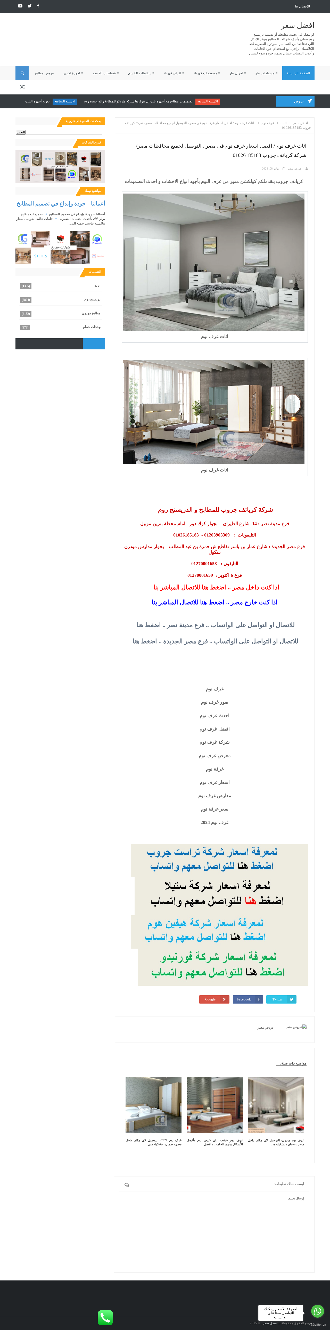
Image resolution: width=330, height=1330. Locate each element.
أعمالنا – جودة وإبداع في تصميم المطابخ (61, 203)
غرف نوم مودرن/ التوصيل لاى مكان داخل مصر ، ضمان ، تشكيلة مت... (276, 1142)
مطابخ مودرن (91, 313)
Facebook (244, 999)
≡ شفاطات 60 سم (141, 73)
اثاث (97, 285)
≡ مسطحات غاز (266, 73)
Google (210, 999)
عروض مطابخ (44, 73)
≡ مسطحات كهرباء (207, 73)
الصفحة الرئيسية (298, 73)
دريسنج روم (92, 299)
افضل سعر (298, 25)
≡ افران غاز (237, 73)
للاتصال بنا (302, 6)
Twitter (277, 999)
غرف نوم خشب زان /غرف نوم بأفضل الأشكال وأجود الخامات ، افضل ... (215, 1142)
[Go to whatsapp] (317, 1311)
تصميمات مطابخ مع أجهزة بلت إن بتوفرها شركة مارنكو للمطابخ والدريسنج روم (158, 101)
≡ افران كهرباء (174, 73)
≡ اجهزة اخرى (73, 73)
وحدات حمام (92, 327)
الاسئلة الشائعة (228, 101)
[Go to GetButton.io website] (317, 1324)
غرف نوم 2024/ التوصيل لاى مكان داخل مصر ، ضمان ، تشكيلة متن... (154, 1142)
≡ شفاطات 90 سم (106, 73)
